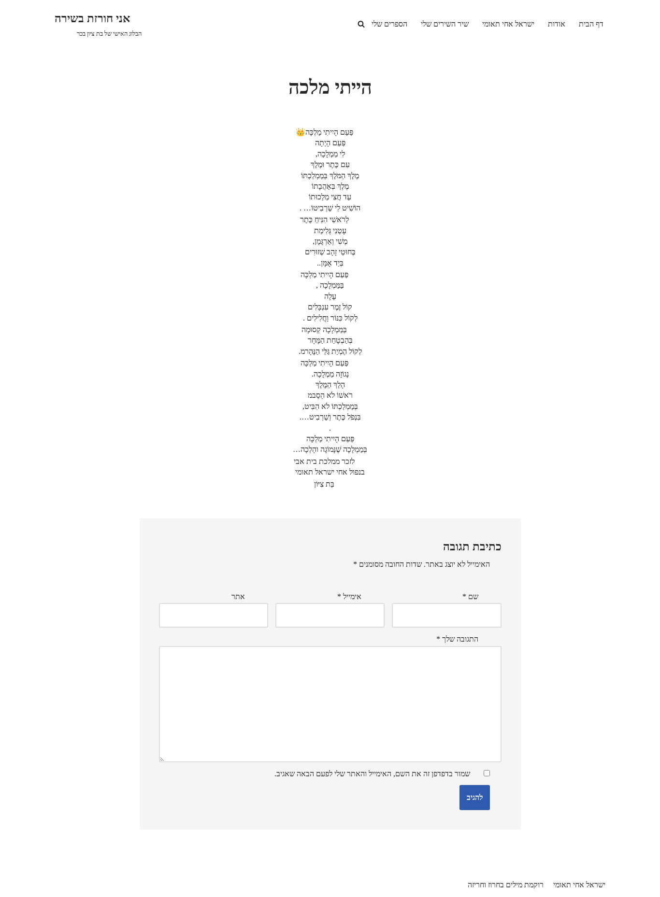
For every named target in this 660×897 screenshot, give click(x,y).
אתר (238, 596)
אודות (556, 24)
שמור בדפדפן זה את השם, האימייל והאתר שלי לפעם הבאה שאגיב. (372, 774)
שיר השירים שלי (445, 24)
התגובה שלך (457, 639)
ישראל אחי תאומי (508, 24)
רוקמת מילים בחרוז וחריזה (506, 885)
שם (470, 596)
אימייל (349, 596)
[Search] (361, 24)
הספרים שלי (389, 24)
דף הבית (591, 24)
